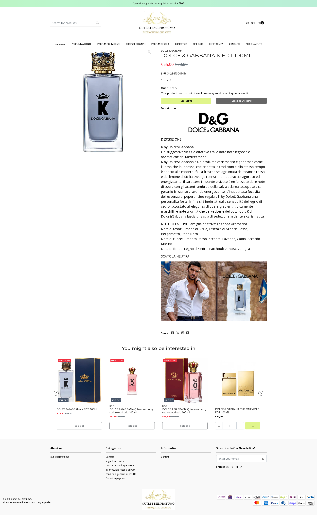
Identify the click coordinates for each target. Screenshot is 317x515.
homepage (60, 43)
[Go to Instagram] (241, 467)
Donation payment (116, 478)
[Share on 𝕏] (177, 333)
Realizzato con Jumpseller (37, 502)
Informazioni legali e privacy (120, 469)
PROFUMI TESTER (160, 43)
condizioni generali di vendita (121, 474)
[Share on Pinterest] (182, 333)
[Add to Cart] (252, 425)
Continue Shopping (241, 100)
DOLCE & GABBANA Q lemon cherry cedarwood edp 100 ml (131, 411)
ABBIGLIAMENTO (254, 43)
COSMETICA (181, 43)
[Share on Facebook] (172, 333)
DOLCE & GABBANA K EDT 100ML (77, 409)
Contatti (110, 456)
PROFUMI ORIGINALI (135, 43)
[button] (254, 23)
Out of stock (169, 88)
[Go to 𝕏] (232, 467)
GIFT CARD (198, 43)
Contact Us (186, 100)
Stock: (165, 80)
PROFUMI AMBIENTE (81, 43)
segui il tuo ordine (115, 461)
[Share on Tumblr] (187, 333)
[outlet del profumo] (158, 23)
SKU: (164, 73)
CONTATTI (234, 43)
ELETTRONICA (216, 43)
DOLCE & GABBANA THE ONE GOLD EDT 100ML (237, 411)
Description (168, 108)
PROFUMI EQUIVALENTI (108, 43)
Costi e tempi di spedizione (120, 465)
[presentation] (56, 393)
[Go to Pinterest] (237, 467)
